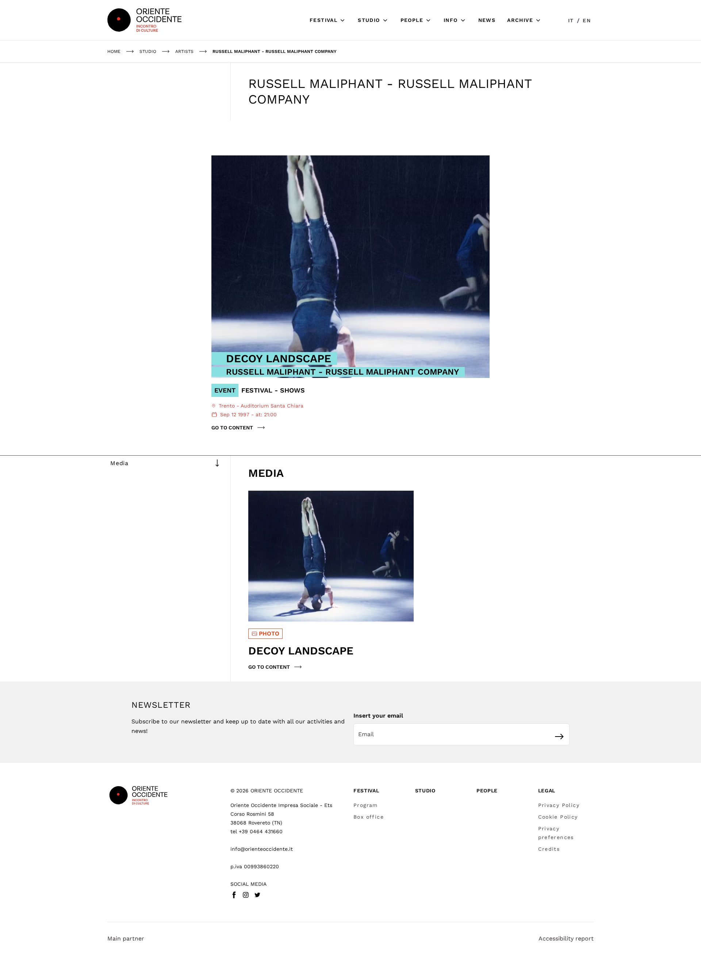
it (571, 20)
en (587, 20)
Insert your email (378, 715)
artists (184, 51)
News (487, 20)
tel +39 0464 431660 (256, 831)
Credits (549, 849)
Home (113, 51)
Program (365, 805)
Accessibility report (566, 938)
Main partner (125, 938)
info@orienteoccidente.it (261, 849)
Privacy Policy (559, 805)
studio (147, 51)
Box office (368, 817)
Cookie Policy (558, 817)
